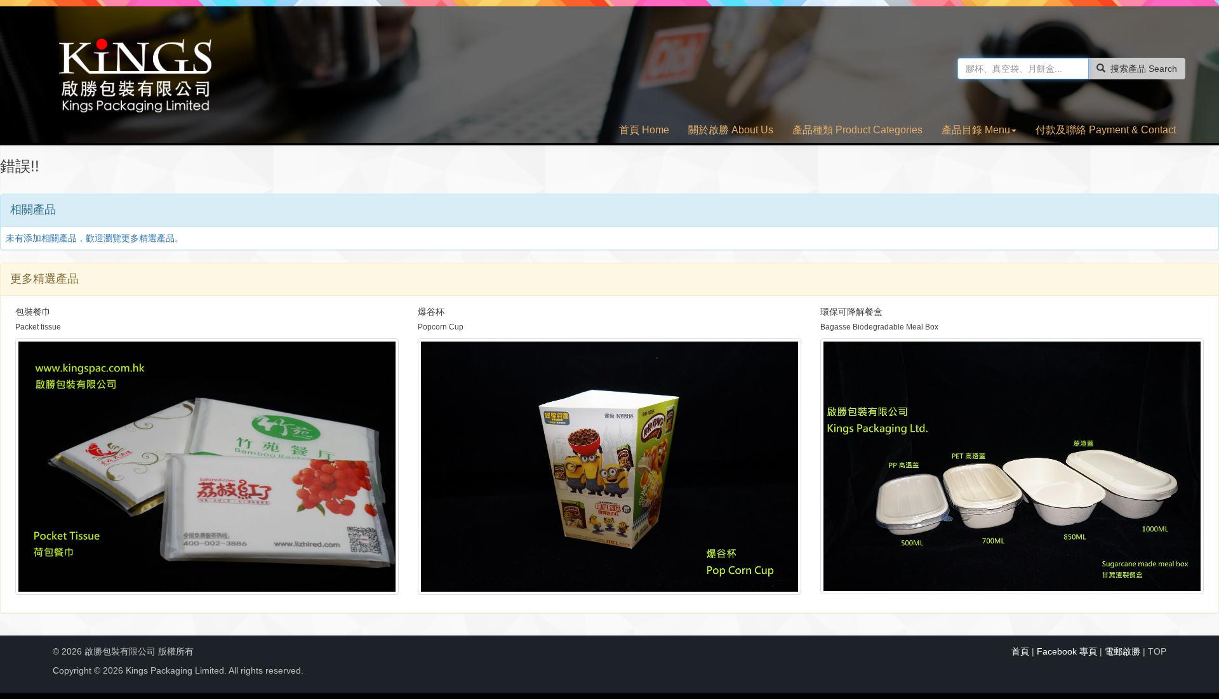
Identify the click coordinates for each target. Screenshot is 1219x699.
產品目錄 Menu (976, 129)
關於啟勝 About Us (730, 129)
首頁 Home (644, 129)
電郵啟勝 (1122, 651)
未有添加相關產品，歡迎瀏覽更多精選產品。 (94, 238)
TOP (1157, 651)
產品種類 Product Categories (857, 129)
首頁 (1020, 651)
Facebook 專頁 (1067, 651)
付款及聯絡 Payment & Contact (1106, 129)
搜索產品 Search (1143, 68)
